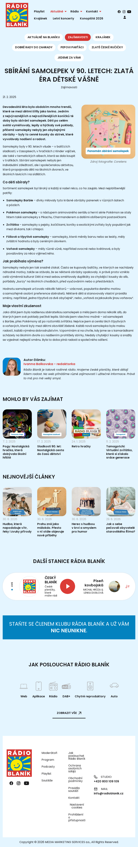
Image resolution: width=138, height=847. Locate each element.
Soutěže (47, 780)
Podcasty (48, 767)
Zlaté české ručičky (107, 47)
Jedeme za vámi (69, 57)
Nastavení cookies (77, 806)
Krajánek (103, 37)
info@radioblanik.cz (108, 793)
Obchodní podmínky (75, 779)
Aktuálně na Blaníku (43, 37)
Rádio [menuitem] (74, 11)
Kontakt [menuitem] (92, 11)
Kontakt (74, 798)
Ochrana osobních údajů (75, 768)
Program (48, 760)
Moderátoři (49, 753)
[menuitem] (125, 17)
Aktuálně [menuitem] (56, 11)
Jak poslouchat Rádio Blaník (76, 756)
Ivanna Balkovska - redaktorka (49, 364)
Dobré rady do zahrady (33, 47)
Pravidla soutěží (74, 789)
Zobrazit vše (67, 713)
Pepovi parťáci (72, 47)
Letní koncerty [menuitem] (63, 18)
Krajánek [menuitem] (40, 18)
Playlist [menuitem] (39, 11)
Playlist (46, 774)
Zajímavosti (78, 37)
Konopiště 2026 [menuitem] (91, 18)
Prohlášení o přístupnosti (76, 817)
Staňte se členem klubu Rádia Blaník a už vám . (69, 627)
